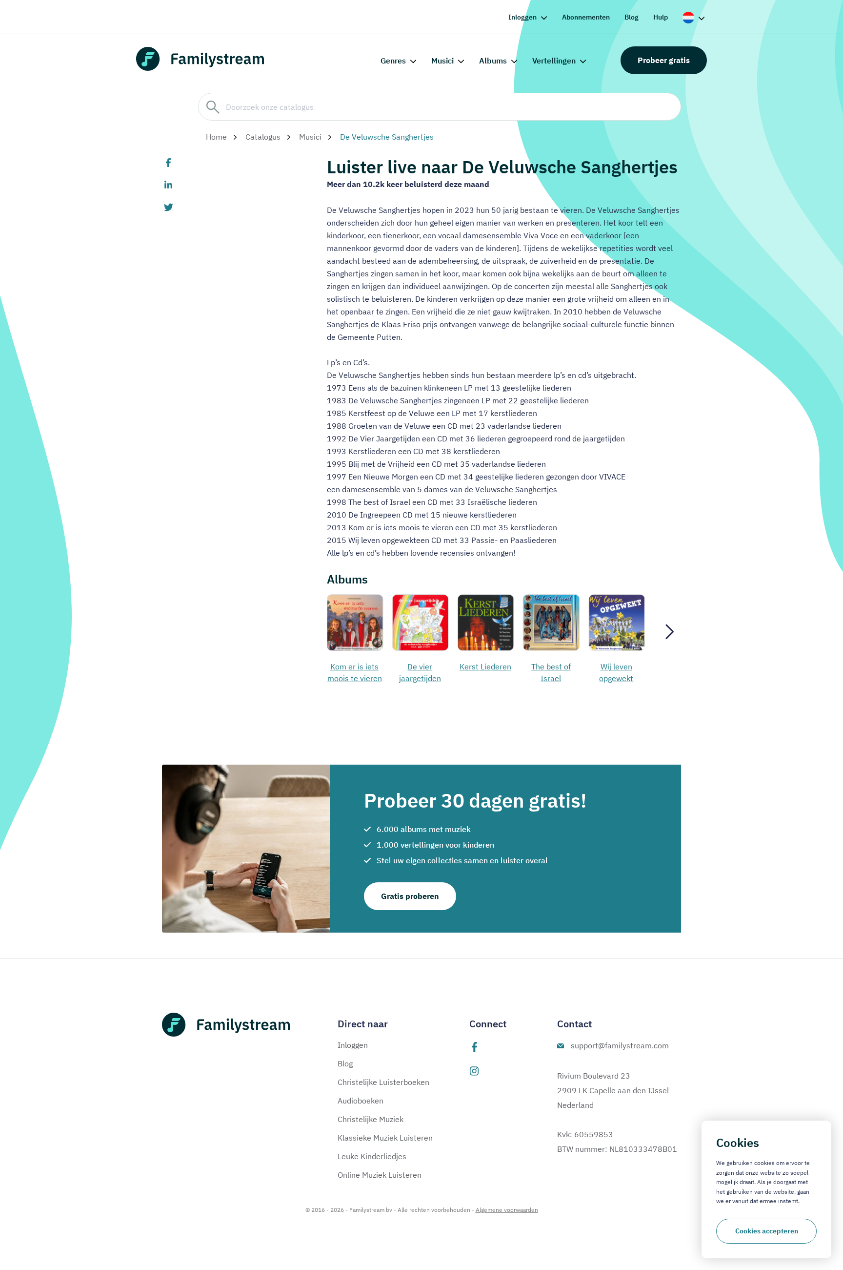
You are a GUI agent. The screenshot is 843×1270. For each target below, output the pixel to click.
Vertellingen (554, 60)
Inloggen (522, 17)
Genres (393, 60)
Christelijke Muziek (370, 1119)
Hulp (660, 17)
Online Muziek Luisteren (380, 1175)
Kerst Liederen (420, 666)
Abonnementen (586, 17)
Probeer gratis (664, 60)
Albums (493, 60)
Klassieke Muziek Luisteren (385, 1138)
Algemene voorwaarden (507, 1209)
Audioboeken (360, 1100)
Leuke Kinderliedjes (372, 1156)
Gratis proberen (410, 896)
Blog (631, 17)
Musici (442, 60)
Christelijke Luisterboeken (383, 1082)
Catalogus (263, 137)
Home (216, 137)
